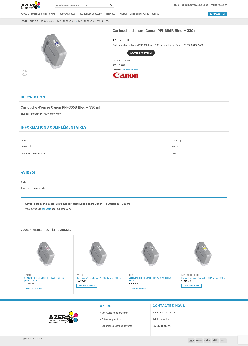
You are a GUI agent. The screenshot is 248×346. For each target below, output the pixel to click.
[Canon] (126, 75)
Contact (156, 14)
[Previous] (21, 266)
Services (110, 14)
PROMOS (123, 14)
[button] (219, 5)
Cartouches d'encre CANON (90, 21)
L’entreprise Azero (139, 14)
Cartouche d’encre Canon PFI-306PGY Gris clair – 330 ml (151, 279)
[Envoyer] (111, 5)
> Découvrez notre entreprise (114, 312)
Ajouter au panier (141, 53)
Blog (176, 5)
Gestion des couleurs (91, 14)
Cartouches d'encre (66, 21)
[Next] (227, 266)
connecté (46, 209)
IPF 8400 (109, 21)
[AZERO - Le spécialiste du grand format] (30, 5)
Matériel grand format (43, 14)
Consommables (67, 14)
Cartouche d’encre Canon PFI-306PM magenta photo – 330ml (45, 279)
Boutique (34, 21)
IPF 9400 (134, 69)
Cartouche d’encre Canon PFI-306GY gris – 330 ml (98, 278)
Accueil (25, 14)
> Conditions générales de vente (116, 326)
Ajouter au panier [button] (34, 288)
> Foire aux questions (110, 319)
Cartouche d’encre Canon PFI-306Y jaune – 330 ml (203, 278)
